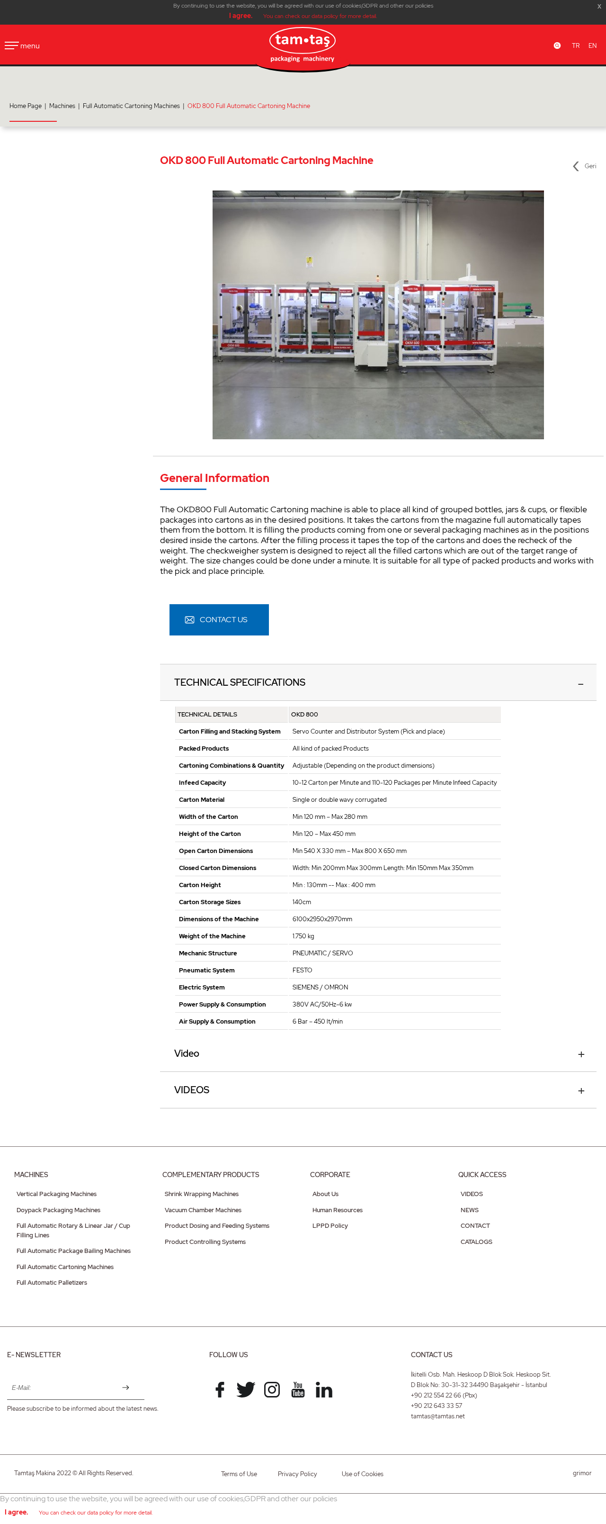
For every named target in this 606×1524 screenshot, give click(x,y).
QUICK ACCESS (482, 1174)
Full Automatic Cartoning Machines (65, 1267)
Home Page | (29, 106)
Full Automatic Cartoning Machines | (135, 106)
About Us (325, 1194)
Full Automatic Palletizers (52, 1283)
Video (186, 1053)
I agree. (240, 15)
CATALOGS (476, 1242)
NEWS (470, 1210)
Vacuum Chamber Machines (203, 1210)
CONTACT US (224, 620)
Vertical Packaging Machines (57, 1194)
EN (592, 46)
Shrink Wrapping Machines (202, 1194)
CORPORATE (330, 1174)
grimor (582, 1473)
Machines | (66, 106)
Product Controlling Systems (205, 1242)
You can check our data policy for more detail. (320, 16)
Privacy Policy (297, 1474)
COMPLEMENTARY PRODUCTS (210, 1174)
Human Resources (337, 1210)
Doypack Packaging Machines (58, 1210)
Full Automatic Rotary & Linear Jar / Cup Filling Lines (73, 1230)
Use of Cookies (362, 1474)
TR (575, 46)
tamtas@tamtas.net (438, 1416)
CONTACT (475, 1226)
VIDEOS (191, 1090)
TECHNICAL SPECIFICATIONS (239, 682)
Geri (591, 166)
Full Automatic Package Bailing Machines (74, 1251)
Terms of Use (239, 1474)
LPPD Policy (330, 1226)
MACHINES (31, 1174)
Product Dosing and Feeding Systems (217, 1226)
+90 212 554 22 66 (436, 1395)
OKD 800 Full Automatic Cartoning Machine (248, 106)
